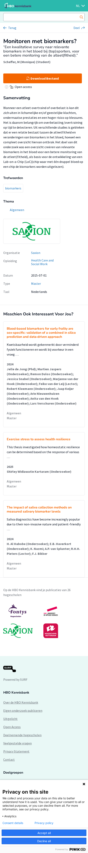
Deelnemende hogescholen (22, 735)
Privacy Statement (16, 751)
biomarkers (13, 188)
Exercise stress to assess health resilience (38, 439)
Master (36, 283)
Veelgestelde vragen (17, 743)
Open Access (12, 727)
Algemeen (14, 413)
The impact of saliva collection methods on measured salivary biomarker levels (39, 509)
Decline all (44, 841)
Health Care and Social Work (42, 262)
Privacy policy (44, 823)
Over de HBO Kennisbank (20, 702)
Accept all (44, 833)
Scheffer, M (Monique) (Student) (27, 62)
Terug (12, 28)
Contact (9, 759)
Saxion (35, 253)
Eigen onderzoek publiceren (22, 710)
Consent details (12, 823)
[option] (44, 621)
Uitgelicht (10, 719)
